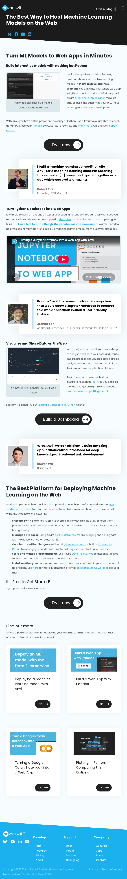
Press (99, 855)
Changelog (72, 860)
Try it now (61, 145)
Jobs (99, 851)
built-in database (65, 535)
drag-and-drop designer (90, 98)
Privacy (93, 869)
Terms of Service (112, 869)
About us (101, 846)
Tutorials (71, 855)
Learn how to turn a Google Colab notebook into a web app (56, 224)
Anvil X (40, 860)
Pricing (40, 855)
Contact (101, 860)
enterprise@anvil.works (91, 568)
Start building (104, 9)
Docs (69, 846)
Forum (70, 851)
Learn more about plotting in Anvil (87, 391)
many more (85, 125)
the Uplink (65, 219)
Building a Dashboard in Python (56, 405)
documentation (57, 509)
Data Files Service (82, 554)
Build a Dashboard (61, 419)
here (36, 568)
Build (38, 846)
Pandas (37, 125)
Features (41, 851)
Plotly (95, 382)
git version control (75, 544)
